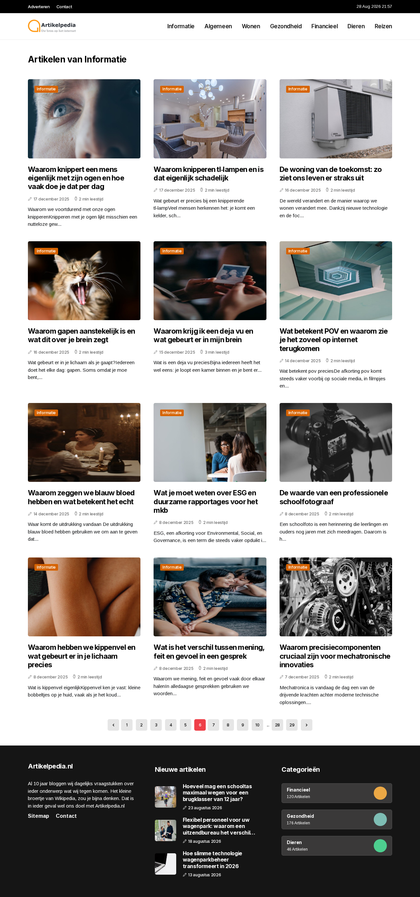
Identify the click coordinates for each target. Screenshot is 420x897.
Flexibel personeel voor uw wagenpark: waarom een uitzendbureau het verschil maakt (216, 826)
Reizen (383, 26)
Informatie (181, 26)
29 (291, 724)
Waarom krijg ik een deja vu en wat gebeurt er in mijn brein (203, 335)
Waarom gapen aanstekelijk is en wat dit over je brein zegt (81, 335)
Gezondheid (286, 26)
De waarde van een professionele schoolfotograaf (334, 497)
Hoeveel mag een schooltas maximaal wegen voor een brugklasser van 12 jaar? (217, 792)
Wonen (251, 26)
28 (277, 724)
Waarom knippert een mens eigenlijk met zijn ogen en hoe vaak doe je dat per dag (76, 178)
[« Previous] (113, 725)
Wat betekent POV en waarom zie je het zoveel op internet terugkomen (334, 340)
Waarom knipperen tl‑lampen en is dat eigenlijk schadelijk (208, 173)
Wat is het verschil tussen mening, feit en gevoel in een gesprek (209, 651)
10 (257, 724)
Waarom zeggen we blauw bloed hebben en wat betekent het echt (81, 497)
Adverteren (39, 6)
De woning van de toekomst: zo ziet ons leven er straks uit (331, 173)
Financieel (324, 26)
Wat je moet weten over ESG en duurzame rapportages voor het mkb (206, 501)
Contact (64, 6)
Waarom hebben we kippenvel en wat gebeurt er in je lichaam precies (82, 656)
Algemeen (218, 26)
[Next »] (306, 725)
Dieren (356, 26)
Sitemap (38, 816)
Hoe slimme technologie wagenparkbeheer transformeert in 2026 (212, 859)
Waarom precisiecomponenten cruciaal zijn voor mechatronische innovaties (335, 656)
